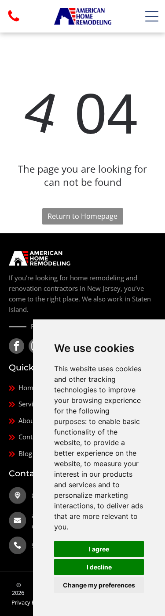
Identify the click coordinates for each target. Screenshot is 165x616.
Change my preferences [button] (99, 585)
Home (27, 387)
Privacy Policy (29, 602)
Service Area (36, 403)
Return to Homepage (82, 216)
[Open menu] (151, 16)
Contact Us (34, 436)
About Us (32, 420)
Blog (25, 453)
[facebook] (16, 347)
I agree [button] (99, 549)
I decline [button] (99, 567)
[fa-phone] (14, 20)
